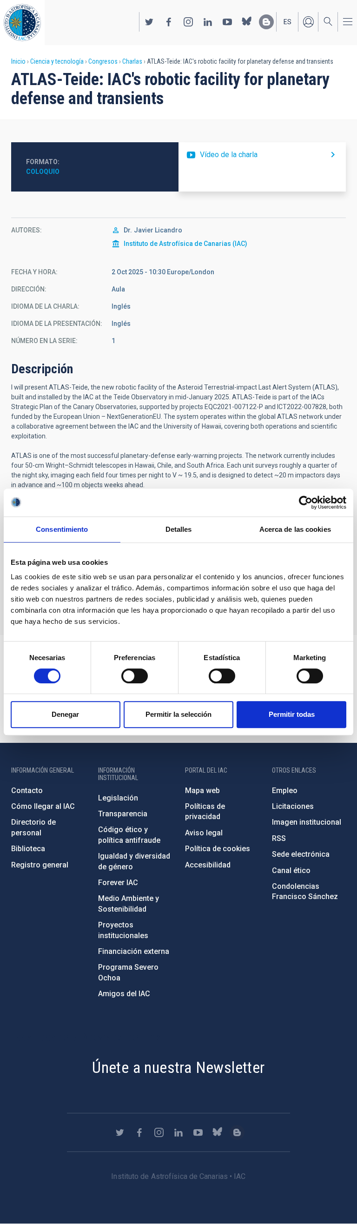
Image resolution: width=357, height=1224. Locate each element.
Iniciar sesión (308, 22)
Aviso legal (204, 832)
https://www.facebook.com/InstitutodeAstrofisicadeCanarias (168, 22)
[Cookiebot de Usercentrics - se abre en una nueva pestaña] (305, 502)
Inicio (18, 61)
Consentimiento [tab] (62, 529)
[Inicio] (22, 22)
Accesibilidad (208, 864)
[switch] (134, 675)
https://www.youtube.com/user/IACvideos (227, 22)
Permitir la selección (178, 714)
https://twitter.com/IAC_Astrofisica (149, 22)
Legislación (118, 798)
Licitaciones (293, 806)
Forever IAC (118, 882)
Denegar (65, 714)
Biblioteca (28, 848)
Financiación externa (133, 951)
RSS (279, 838)
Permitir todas (292, 714)
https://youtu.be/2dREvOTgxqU (262, 155)
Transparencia (122, 813)
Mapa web (202, 790)
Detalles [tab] (178, 529)
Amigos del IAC (124, 993)
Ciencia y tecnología (57, 61)
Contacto (27, 790)
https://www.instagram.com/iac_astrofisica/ (188, 22)
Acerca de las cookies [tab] (295, 529)
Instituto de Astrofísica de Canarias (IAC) (185, 243)
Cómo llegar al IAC (43, 806)
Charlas (132, 61)
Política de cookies (217, 848)
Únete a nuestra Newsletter (178, 1067)
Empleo (285, 790)
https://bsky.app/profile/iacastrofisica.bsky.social (247, 22)
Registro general (39, 864)
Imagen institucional (306, 822)
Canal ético (291, 870)
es (287, 22)
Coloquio (43, 171)
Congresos (103, 61)
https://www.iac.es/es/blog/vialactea (266, 22)
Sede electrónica (301, 854)
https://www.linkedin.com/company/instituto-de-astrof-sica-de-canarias (208, 22)
